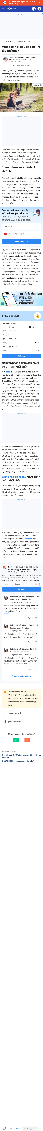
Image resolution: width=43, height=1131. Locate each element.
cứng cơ (31, 259)
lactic (8, 372)
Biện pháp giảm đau (14, 476)
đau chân (28, 539)
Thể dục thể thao (7, 41)
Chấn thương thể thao (23, 41)
